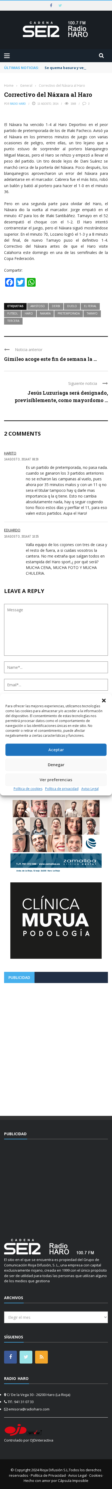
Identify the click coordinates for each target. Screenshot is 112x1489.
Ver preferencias (56, 779)
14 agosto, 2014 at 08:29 (21, 459)
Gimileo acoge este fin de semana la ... (50, 359)
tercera (13, 321)
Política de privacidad (62, 788)
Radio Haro (18, 104)
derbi (56, 306)
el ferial (90, 306)
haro (29, 313)
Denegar (56, 764)
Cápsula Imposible (73, 1480)
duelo (72, 306)
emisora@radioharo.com (28, 1409)
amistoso (37, 306)
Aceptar (56, 749)
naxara (45, 313)
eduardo (12, 530)
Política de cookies (28, 788)
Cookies (95, 1475)
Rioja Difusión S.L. (54, 1469)
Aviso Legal (90, 788)
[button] (104, 700)
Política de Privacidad (48, 1475)
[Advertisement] (56, 1047)
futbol (12, 313)
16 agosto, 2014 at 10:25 (21, 536)
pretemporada (69, 313)
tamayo (92, 313)
